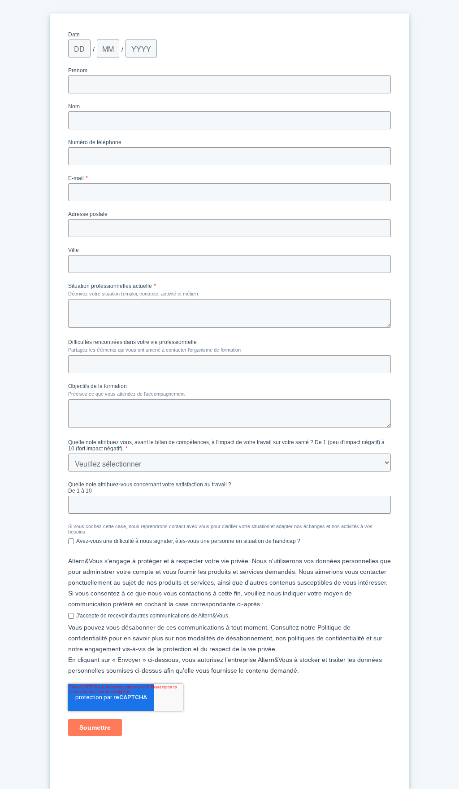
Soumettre (95, 727)
